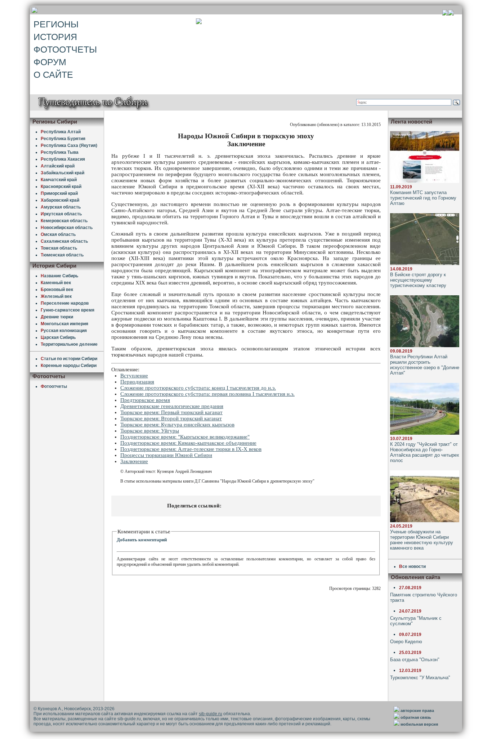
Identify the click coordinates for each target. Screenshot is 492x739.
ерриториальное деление (69, 344)
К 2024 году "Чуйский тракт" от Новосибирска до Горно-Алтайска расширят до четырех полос (424, 452)
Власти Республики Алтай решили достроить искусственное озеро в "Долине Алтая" (424, 365)
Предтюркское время (145, 400)
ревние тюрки (57, 316)
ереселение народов (65, 303)
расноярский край (61, 186)
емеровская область (64, 220)
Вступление (134, 376)
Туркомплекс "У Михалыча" (420, 677)
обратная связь (416, 717)
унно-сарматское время (67, 310)
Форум (49, 62)
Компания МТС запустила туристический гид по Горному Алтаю (423, 198)
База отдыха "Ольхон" (414, 659)
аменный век (56, 282)
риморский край (59, 193)
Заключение (134, 461)
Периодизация (137, 382)
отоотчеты (54, 386)
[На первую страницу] (445, 13)
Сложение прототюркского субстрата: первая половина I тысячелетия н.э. (207, 394)
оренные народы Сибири (69, 365)
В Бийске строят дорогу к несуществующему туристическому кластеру (418, 280)
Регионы (56, 24)
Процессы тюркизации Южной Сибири (166, 455)
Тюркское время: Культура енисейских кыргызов (177, 424)
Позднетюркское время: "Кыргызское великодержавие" (185, 437)
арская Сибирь (58, 337)
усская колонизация (64, 330)
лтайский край (58, 166)
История (55, 37)
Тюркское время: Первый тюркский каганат (171, 412)
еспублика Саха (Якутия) (69, 145)
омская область (59, 248)
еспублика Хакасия (63, 159)
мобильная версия (419, 724)
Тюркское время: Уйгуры (149, 431)
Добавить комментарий (142, 539)
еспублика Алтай (61, 131)
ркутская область (61, 213)
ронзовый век (57, 289)
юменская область (62, 254)
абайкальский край (62, 172)
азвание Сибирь (59, 275)
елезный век (56, 296)
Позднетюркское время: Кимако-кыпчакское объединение (188, 443)
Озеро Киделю (406, 641)
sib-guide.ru (210, 713)
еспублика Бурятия (63, 138)
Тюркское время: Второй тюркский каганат (171, 418)
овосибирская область (67, 227)
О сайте (53, 75)
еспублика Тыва (60, 152)
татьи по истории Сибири (69, 358)
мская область (58, 234)
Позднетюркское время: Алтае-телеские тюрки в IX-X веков (190, 449)
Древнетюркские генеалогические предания (171, 406)
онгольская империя (64, 323)
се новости (412, 566)
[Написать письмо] (451, 13)
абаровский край (60, 200)
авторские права (417, 710)
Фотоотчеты (65, 49)
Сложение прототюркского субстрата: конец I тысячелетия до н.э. (198, 388)
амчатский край (59, 179)
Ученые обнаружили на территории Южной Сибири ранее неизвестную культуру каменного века (421, 540)
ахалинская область (64, 241)
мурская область (61, 207)
